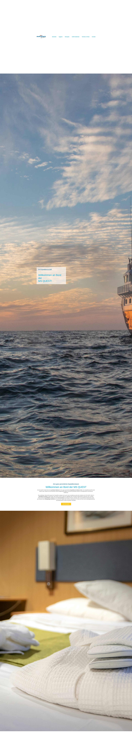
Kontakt (93, 36)
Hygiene (60, 36)
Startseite (54, 36)
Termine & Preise (85, 36)
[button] (66, 504)
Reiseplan (67, 36)
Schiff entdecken (75, 36)
